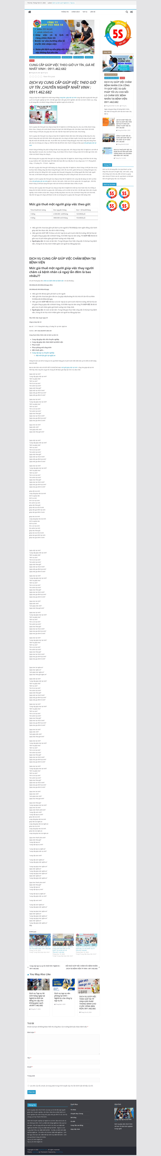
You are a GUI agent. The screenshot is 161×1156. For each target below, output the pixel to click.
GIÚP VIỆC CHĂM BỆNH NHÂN (111, 78)
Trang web (31, 1076)
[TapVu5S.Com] (29, 12)
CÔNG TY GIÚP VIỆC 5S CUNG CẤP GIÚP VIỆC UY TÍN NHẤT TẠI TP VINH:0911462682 (86, 948)
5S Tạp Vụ (45, 73)
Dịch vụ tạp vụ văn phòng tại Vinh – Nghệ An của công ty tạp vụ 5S (63, 997)
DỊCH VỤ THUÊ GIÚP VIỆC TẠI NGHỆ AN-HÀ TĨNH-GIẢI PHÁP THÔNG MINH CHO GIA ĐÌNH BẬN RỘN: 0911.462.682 (123, 152)
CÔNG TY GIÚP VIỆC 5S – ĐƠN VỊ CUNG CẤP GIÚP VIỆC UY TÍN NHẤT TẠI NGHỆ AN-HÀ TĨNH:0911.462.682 (62, 949)
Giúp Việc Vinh (89, 57)
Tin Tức (32, 60)
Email (29, 1067)
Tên (29, 1058)
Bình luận (31, 1032)
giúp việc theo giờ (78, 57)
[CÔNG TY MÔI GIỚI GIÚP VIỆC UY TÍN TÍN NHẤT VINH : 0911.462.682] (40, 940)
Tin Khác (73, 1110)
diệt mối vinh (58, 1135)
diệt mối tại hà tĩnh (50, 1128)
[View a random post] (131, 12)
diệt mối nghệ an (57, 1132)
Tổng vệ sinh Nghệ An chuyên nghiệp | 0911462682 (61, 4)
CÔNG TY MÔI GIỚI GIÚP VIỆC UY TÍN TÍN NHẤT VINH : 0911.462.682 (40, 947)
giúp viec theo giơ (67, 57)
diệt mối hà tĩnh (45, 1130)
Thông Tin (65, 12)
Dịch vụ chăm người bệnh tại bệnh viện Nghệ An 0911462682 (45, 57)
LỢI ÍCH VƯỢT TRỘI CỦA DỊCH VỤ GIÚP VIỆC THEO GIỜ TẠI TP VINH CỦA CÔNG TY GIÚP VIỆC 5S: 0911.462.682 (124, 124)
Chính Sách (76, 12)
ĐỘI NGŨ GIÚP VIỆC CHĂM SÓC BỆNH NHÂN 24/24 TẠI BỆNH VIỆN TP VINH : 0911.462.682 (82, 967)
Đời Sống (73, 1117)
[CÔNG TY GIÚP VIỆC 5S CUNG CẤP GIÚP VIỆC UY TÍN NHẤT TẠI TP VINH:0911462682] (86, 940)
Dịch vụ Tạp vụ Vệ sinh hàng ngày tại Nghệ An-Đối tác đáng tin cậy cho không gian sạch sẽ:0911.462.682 (37, 999)
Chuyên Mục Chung (77, 1113)
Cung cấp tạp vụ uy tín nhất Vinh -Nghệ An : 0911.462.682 (45, 967)
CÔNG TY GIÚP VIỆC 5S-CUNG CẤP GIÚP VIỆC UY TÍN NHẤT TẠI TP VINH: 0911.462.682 (123, 138)
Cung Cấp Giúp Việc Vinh (111, 74)
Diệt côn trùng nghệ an (51, 1123)
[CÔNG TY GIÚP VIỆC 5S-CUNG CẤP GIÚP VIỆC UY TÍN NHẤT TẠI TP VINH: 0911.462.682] (109, 140)
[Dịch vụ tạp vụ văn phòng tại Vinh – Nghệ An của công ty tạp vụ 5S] (63, 980)
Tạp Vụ (85, 12)
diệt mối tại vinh (46, 1135)
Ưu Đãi (73, 1121)
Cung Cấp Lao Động (77, 1125)
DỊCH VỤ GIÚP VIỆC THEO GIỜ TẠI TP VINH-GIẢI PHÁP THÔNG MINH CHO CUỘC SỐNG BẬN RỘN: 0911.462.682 (87, 1002)
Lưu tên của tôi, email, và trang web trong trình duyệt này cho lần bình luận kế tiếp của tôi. (61, 1086)
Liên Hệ (92, 12)
